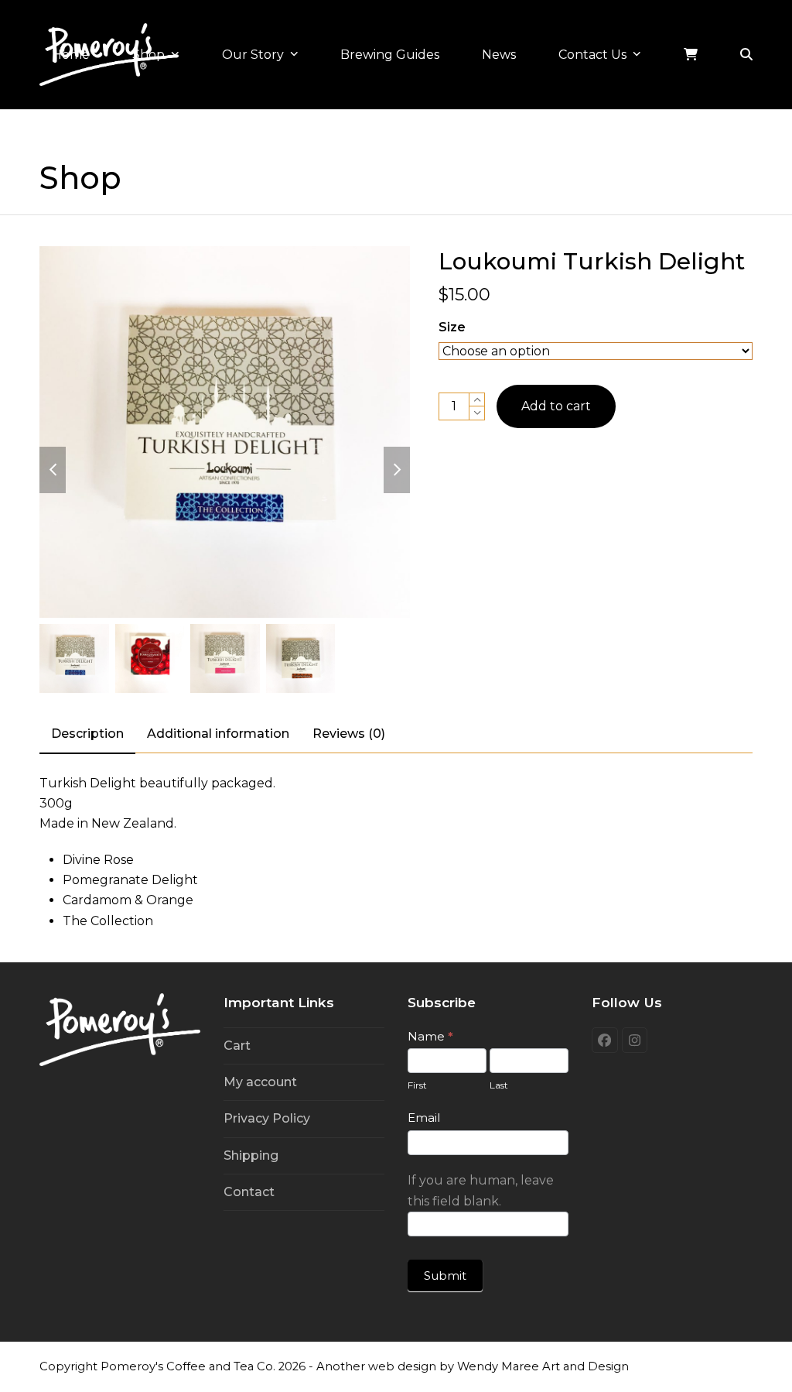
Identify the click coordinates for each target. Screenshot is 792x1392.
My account (260, 1082)
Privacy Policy (267, 1118)
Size (452, 327)
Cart (237, 1045)
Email (424, 1117)
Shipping (251, 1155)
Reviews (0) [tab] (348, 733)
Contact (249, 1192)
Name (430, 1036)
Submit (445, 1275)
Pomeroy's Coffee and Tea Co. (188, 1366)
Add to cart (556, 406)
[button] (746, 55)
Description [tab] (87, 733)
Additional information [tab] (218, 733)
